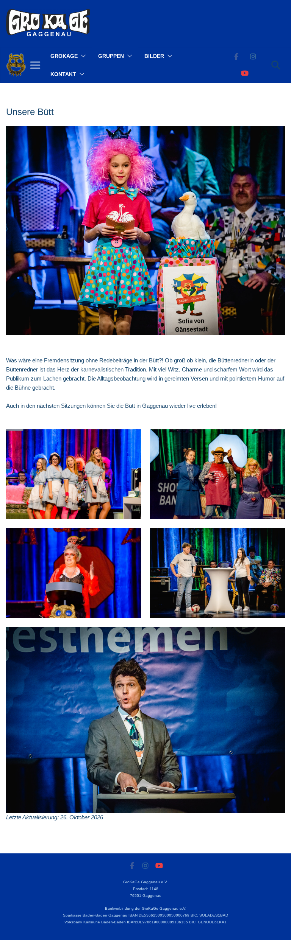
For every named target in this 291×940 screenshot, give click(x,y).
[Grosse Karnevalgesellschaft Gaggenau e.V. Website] (16, 65)
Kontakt (63, 74)
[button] (82, 56)
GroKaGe (64, 56)
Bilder (154, 56)
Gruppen (111, 56)
